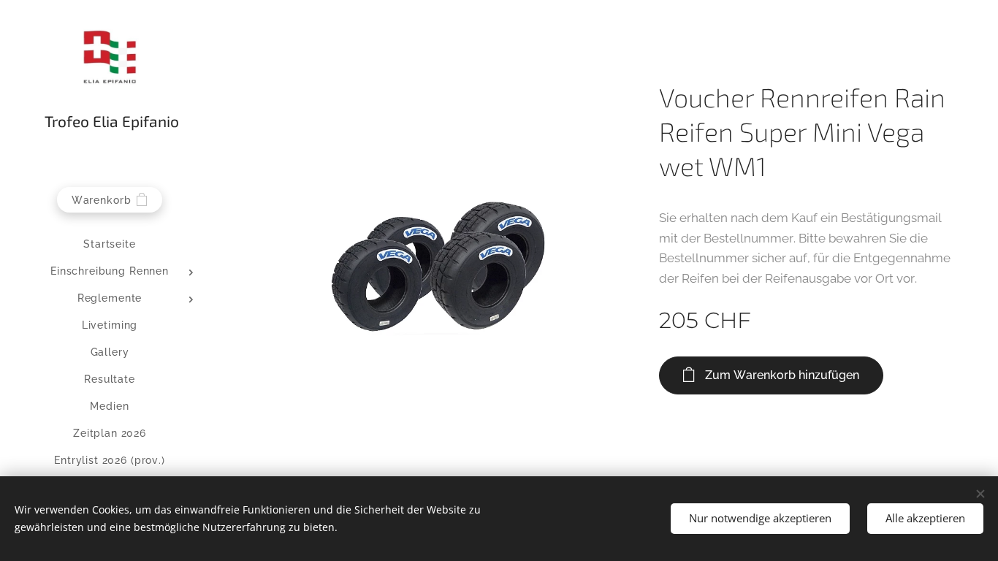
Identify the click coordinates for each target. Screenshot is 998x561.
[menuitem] (109, 244)
